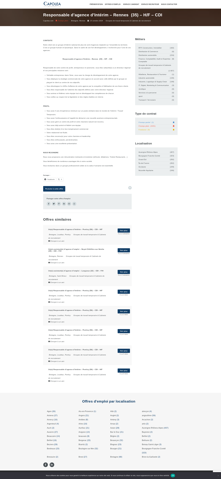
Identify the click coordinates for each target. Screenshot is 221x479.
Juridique (142, 89)
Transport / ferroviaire (147, 100)
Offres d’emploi (113, 4)
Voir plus (124, 230)
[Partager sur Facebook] (49, 204)
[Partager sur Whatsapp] (74, 204)
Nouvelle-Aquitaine (146, 170)
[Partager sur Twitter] (54, 204)
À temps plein (147, 126)
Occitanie (142, 167)
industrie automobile (146, 78)
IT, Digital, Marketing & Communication (154, 85)
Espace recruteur (150, 4)
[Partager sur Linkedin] (64, 204)
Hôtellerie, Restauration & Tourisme (152, 74)
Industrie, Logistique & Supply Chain (153, 82)
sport (141, 96)
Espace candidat (131, 4)
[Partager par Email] (69, 204)
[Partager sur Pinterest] (59, 204)
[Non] (218, 475)
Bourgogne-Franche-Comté (149, 156)
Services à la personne (148, 93)
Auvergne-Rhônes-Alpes (148, 152)
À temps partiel (146, 122)
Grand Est (143, 159)
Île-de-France (144, 163)
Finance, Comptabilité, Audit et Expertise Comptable (154, 60)
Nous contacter (169, 4)
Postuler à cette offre (54, 189)
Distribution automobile (148, 55)
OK (173, 475)
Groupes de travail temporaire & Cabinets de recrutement (128, 21)
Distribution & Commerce (148, 51)
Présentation (96, 4)
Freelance (144, 130)
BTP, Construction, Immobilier (150, 48)
